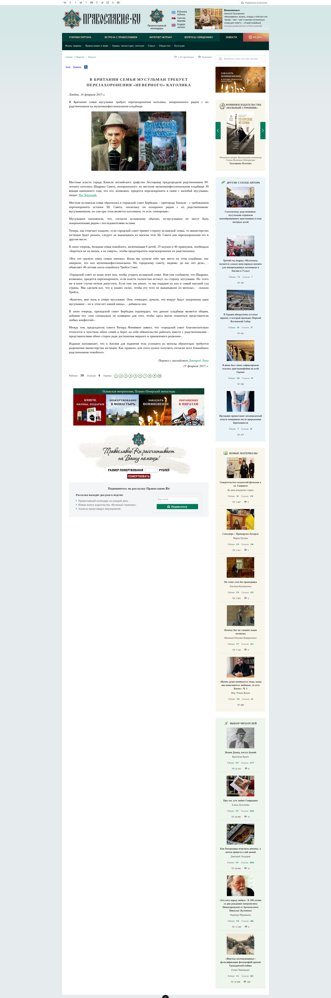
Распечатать (207, 57)
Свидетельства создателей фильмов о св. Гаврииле (240, 483)
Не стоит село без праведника (240, 582)
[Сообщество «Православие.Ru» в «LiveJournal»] (86, 2)
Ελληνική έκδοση (182, 13)
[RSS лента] (113, 2)
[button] (205, 28)
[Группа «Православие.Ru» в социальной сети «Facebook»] (75, 2)
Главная (69, 57)
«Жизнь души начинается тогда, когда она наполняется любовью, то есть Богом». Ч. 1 (241, 685)
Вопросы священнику (198, 37)
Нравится (77, 66)
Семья (151, 46)
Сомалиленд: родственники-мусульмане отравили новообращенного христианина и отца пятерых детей (240, 217)
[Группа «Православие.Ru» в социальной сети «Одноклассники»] (70, 2)
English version (181, 25)
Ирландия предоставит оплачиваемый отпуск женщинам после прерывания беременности (240, 419)
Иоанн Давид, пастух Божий (240, 752)
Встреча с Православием (121, 37)
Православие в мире (96, 46)
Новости (231, 37)
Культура (179, 46)
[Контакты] (118, 2)
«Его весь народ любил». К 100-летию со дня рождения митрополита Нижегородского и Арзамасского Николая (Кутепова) (240, 905)
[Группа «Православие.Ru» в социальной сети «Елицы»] (97, 2)
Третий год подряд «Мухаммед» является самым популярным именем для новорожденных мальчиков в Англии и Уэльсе (240, 266)
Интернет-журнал (160, 37)
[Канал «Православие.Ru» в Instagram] (107, 2)
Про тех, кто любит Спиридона (240, 800)
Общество (164, 46)
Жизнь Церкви (73, 46)
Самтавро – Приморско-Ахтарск (240, 534)
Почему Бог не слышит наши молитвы (240, 631)
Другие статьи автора (243, 182)
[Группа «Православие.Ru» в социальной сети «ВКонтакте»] (65, 2)
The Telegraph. (87, 195)
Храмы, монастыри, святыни (128, 46)
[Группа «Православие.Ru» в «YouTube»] (91, 2)
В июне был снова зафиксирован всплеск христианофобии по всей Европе (240, 368)
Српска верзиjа (181, 19)
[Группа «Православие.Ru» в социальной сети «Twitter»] (81, 2)
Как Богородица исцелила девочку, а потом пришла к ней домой (240, 850)
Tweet (68, 66)
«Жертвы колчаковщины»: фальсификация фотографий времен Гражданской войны (240, 962)
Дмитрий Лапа (199, 360)
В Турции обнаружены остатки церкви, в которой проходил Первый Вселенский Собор (240, 318)
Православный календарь (157, 27)
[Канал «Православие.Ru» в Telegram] (102, 2)
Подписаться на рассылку (256, 2)
